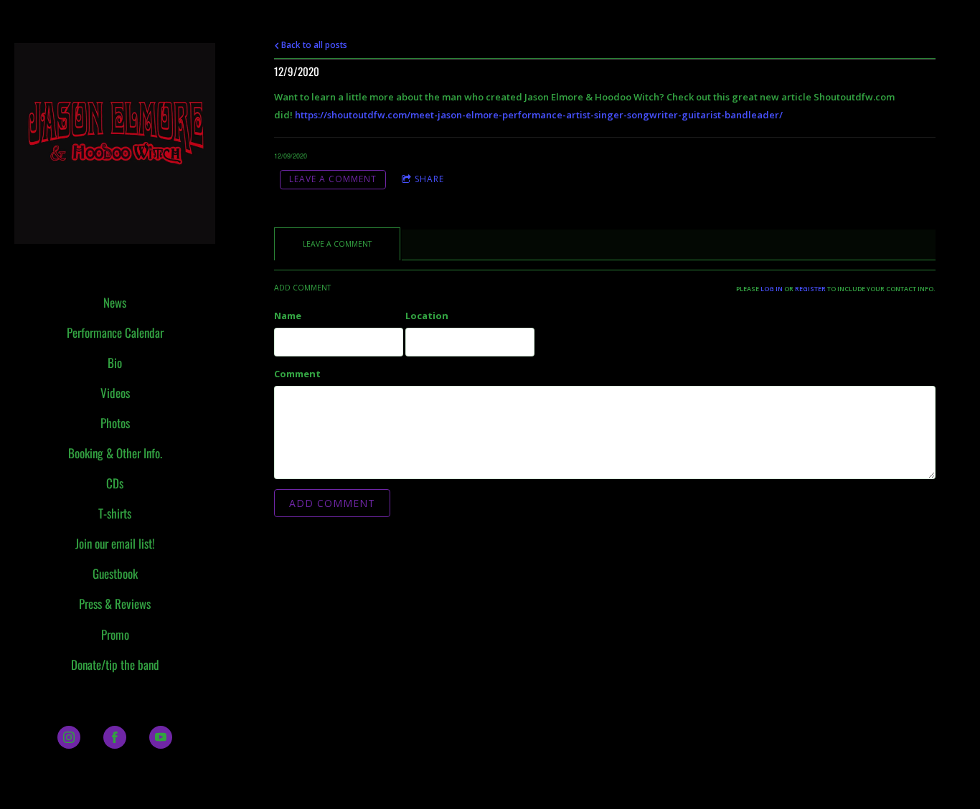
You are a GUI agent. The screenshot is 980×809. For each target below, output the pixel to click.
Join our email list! (115, 543)
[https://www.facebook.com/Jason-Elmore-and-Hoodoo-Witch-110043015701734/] (114, 737)
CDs (114, 483)
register (810, 288)
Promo (115, 634)
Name (287, 315)
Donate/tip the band (115, 664)
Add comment (332, 503)
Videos (115, 393)
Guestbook (115, 573)
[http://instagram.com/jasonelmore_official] (68, 737)
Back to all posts (313, 44)
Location (426, 315)
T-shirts (114, 513)
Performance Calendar (115, 332)
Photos (115, 423)
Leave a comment (333, 179)
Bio (115, 363)
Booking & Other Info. (115, 453)
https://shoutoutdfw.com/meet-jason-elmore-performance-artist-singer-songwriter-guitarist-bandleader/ (540, 114)
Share (429, 179)
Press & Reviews (115, 603)
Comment (297, 373)
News (114, 302)
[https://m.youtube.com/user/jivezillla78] (160, 737)
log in (771, 288)
